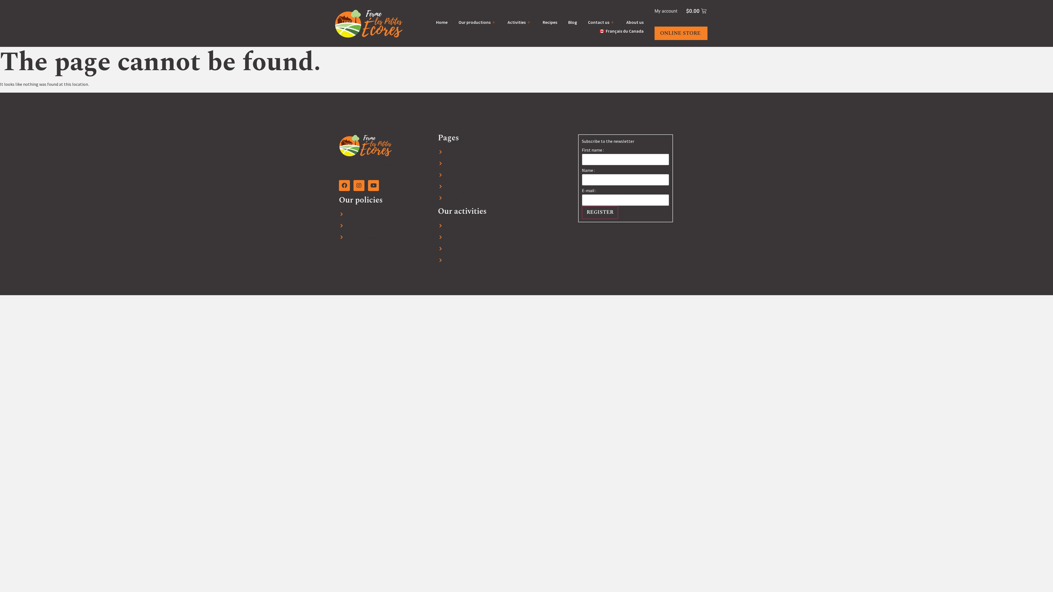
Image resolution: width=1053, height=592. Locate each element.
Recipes (550, 22)
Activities (517, 22)
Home (442, 22)
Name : (588, 170)
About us (635, 22)
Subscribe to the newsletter (608, 141)
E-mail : (589, 190)
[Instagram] (358, 185)
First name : (593, 150)
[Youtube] (373, 185)
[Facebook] (344, 185)
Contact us (598, 22)
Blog (572, 22)
